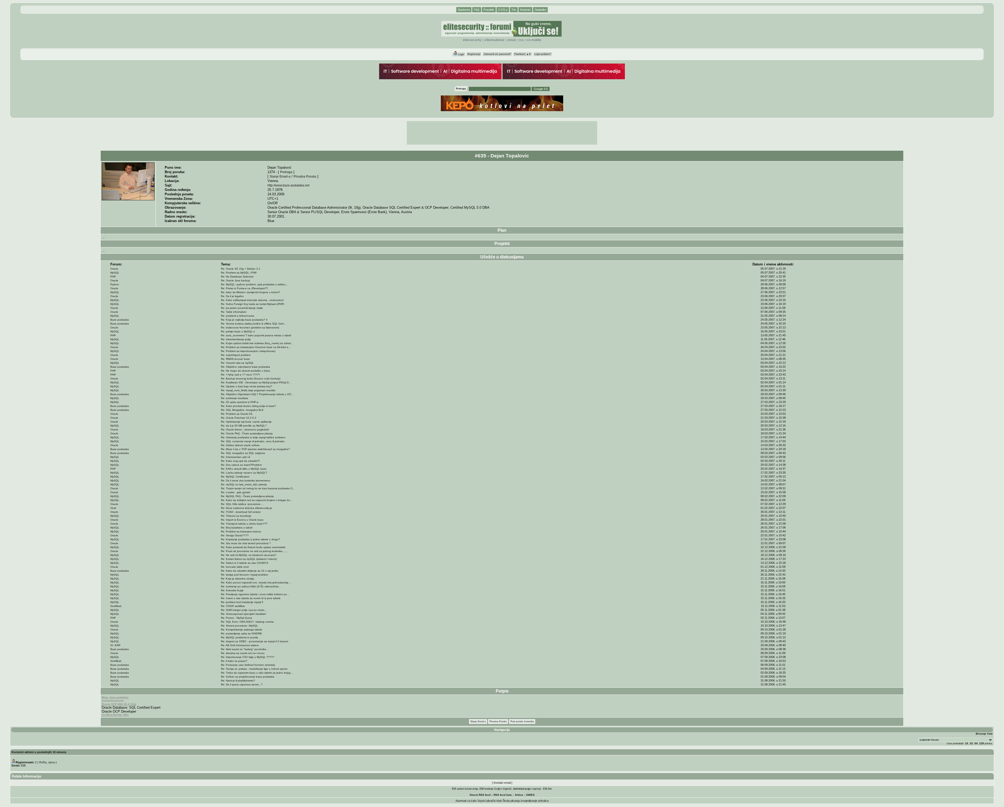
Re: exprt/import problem (235, 355)
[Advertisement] (502, 133)
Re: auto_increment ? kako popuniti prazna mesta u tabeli (256, 335)
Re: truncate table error (235, 566)
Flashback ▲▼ (522, 54)
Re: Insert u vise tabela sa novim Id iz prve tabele (251, 598)
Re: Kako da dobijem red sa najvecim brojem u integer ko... (256, 500)
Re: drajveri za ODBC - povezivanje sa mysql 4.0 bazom (254, 641)
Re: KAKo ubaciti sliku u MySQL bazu (243, 468)
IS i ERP (115, 645)
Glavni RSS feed (480, 794)
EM (528, 794)
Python (114, 284)
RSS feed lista (503, 794)
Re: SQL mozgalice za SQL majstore (243, 453)
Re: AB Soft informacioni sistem (240, 645)
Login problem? (542, 54)
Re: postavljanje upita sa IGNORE (241, 633)
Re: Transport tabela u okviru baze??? (244, 523)
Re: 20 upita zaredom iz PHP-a (239, 402)
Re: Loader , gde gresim (235, 492)
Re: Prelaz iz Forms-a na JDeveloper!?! (244, 288)
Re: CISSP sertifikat (233, 606)
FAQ (477, 9)
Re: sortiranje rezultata (234, 398)
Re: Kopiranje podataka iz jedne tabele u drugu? (250, 539)
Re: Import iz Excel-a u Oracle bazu (242, 519)
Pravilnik (488, 9)
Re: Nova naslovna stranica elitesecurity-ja (246, 508)
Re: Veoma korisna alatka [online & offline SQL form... (253, 323)
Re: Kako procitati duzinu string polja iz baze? (248, 406)
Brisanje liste (984, 733)
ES (533, 794)
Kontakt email (502, 782)
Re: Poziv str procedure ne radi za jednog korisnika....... (254, 551)
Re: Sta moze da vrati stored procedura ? (246, 543)
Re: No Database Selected (237, 276)
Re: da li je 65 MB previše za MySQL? (244, 425)
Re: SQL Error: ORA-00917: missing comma (247, 621)
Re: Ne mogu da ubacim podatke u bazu (245, 370)
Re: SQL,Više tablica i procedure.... (242, 504)
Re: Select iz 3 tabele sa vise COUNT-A (244, 562)
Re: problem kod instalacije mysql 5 (242, 602)
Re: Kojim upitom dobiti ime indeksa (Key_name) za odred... (257, 343)
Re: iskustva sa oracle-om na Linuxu (243, 653)
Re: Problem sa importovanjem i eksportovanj (248, 351)
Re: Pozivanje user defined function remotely (248, 664)
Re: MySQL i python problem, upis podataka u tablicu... (254, 284)
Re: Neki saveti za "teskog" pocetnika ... (245, 649)
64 (976, 743)
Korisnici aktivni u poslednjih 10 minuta (39, 752)
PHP (113, 276)
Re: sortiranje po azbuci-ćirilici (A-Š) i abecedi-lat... (251, 586)
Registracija (473, 54)
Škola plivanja (511, 800)
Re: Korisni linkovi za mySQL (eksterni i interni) (249, 559)
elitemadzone (494, 40)
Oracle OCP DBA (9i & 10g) (119, 704)
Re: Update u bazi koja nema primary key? (246, 386)
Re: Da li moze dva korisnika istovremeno (245, 480)
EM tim (547, 788)
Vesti (113, 508)
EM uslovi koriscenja (465, 788)
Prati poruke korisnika (522, 721)
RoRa (43, 762)
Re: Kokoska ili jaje (232, 590)
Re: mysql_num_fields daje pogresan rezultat (248, 390)
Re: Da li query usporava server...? (242, 684)
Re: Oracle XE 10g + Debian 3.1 (240, 268)
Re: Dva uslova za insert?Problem (241, 464)
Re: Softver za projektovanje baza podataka (247, 676)
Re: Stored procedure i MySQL (239, 625)
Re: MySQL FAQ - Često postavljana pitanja (247, 496)
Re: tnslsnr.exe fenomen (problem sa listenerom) (250, 327)
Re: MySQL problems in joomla (239, 637)
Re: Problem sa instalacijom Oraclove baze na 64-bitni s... (255, 347)
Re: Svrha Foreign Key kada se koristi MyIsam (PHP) (252, 304)
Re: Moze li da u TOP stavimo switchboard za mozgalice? (255, 449)
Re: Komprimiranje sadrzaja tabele (241, 629)
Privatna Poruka (305, 176)
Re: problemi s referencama (237, 315)
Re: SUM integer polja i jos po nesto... (244, 610)
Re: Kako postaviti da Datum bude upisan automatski (253, 547)
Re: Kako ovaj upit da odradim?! (240, 460)
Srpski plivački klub (489, 800)
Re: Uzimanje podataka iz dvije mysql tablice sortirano (253, 437)
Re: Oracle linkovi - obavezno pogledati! (245, 429)
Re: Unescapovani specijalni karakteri (243, 613)
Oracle (114, 268)
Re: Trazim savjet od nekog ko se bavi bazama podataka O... (258, 488)
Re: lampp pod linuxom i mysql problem (244, 574)
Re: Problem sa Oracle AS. (237, 413)
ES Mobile (534, 40)
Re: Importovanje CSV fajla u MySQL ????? (247, 657)
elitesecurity (472, 40)
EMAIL (511, 40)
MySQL (114, 272)
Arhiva (519, 794)
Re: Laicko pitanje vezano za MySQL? (244, 472)
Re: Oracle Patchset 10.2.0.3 (238, 417)
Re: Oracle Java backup (235, 280)
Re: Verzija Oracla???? (235, 535)
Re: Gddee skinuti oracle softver (240, 445)
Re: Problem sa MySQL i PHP (239, 272)
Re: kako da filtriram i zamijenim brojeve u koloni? (250, 292)
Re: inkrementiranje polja (236, 339)
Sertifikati (115, 606)
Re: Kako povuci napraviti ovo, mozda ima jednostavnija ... (256, 582)
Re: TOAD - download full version (241, 511)
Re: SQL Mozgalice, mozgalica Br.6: (242, 409)
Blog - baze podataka (115, 697)
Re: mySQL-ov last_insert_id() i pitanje (244, 484)
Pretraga (286, 172)
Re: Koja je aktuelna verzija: (238, 578)
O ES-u (502, 9)
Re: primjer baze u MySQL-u (238, 331)
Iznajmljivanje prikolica (535, 800)
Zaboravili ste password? (497, 54)
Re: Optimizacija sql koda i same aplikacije (246, 421)
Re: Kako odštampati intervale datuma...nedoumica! (252, 300)
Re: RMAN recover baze (235, 358)
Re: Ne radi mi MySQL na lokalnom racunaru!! (248, 555)
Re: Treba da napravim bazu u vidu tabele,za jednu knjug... (257, 672)
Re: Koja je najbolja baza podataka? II (244, 319)
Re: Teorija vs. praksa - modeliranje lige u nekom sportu (254, 668)
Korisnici (525, 9)
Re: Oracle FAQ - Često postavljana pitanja (247, 433)
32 (971, 743)
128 (981, 743)
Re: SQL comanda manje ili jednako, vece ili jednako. (253, 441)
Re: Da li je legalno (232, 296)
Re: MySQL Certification (235, 476)
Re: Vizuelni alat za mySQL (237, 362)
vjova (51, 762)
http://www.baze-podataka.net (288, 185)
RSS (521, 40)
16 (966, 743)
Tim (513, 9)
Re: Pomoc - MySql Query (236, 617)
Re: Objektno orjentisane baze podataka (245, 366)
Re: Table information (234, 311)
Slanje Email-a (280, 176)
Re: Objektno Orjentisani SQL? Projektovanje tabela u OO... (257, 394)
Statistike (540, 9)
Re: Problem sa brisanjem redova (241, 531)
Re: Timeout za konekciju (236, 515)
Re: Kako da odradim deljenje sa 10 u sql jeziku (249, 570)
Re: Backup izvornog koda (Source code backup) (250, 378)
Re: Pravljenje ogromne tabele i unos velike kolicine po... (255, 594)
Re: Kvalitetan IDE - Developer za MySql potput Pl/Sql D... (256, 382)
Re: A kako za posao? (234, 661)
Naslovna (464, 9)
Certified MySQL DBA (115, 714)
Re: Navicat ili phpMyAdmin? (238, 680)
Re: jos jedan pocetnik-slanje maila (242, 307)
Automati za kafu (466, 800)
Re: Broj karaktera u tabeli (236, 527)
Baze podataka (119, 319)
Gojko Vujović (503, 788)
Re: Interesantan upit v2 (235, 457)
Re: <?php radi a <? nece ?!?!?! (240, 374)
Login (461, 54)
